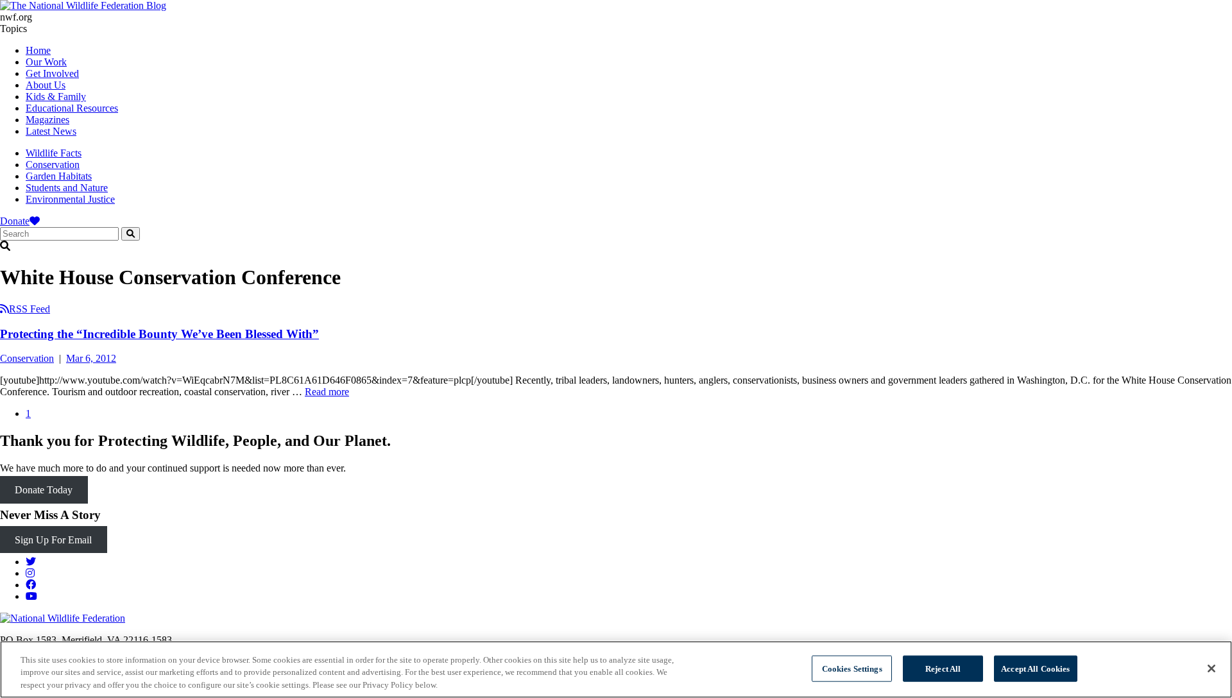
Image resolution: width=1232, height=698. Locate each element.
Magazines (47, 119)
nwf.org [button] (16, 17)
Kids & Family (56, 96)
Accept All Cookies (1035, 668)
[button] (616, 246)
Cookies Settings (852, 668)
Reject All (943, 668)
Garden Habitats (59, 176)
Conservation (53, 164)
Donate (15, 221)
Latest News (51, 131)
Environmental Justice (70, 199)
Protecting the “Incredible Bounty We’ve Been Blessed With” (159, 334)
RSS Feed (29, 308)
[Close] (1211, 668)
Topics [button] (13, 28)
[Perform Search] (130, 234)
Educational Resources (72, 108)
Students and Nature (67, 187)
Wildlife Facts (53, 153)
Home (38, 50)
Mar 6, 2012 (91, 358)
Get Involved (52, 73)
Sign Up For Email (53, 539)
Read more (327, 391)
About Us (45, 85)
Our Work (46, 61)
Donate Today (44, 489)
